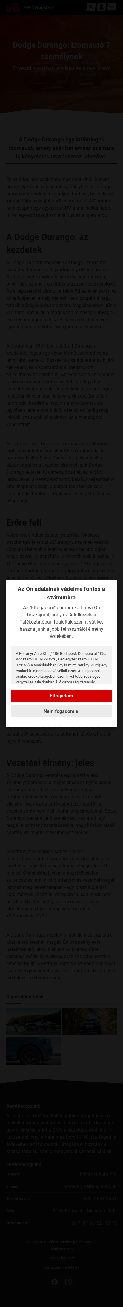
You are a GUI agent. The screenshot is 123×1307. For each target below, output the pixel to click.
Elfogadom (61, 696)
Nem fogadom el (61, 711)
